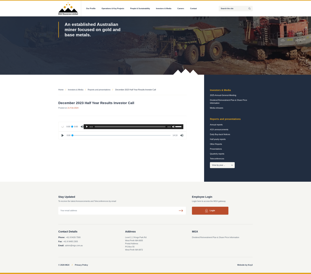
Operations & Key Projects (113, 8)
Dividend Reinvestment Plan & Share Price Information (228, 101)
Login (212, 211)
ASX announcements (219, 129)
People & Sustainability (140, 8)
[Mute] (173, 126)
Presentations (216, 149)
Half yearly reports (218, 139)
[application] (133, 126)
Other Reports (216, 144)
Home (61, 90)
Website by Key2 (245, 265)
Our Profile (90, 8)
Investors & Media (163, 8)
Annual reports (216, 125)
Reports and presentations (99, 90)
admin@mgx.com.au (74, 245)
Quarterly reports (217, 154)
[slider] (178, 126)
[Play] (87, 126)
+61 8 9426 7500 (73, 237)
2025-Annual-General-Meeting (223, 95)
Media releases (216, 108)
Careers (180, 8)
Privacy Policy (81, 265)
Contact (193, 8)
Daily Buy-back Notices (220, 134)
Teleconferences (217, 159)
